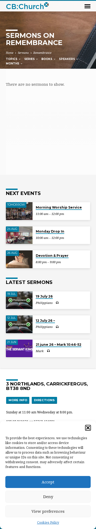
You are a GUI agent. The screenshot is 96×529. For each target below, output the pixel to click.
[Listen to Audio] (57, 302)
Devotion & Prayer (52, 256)
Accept (48, 482)
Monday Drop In (50, 231)
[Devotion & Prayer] (19, 259)
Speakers (67, 59)
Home (9, 53)
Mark (40, 351)
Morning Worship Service (59, 207)
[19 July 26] (19, 300)
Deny (48, 496)
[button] (88, 427)
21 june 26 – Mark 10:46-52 (58, 345)
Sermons (23, 53)
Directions (44, 400)
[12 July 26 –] (19, 324)
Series (29, 59)
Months (13, 63)
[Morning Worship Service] (19, 211)
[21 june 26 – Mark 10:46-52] (19, 348)
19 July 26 (44, 296)
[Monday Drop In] (19, 235)
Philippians (44, 303)
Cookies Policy (48, 522)
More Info (18, 400)
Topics (12, 59)
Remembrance (42, 53)
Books (47, 59)
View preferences (48, 511)
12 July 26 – (45, 321)
